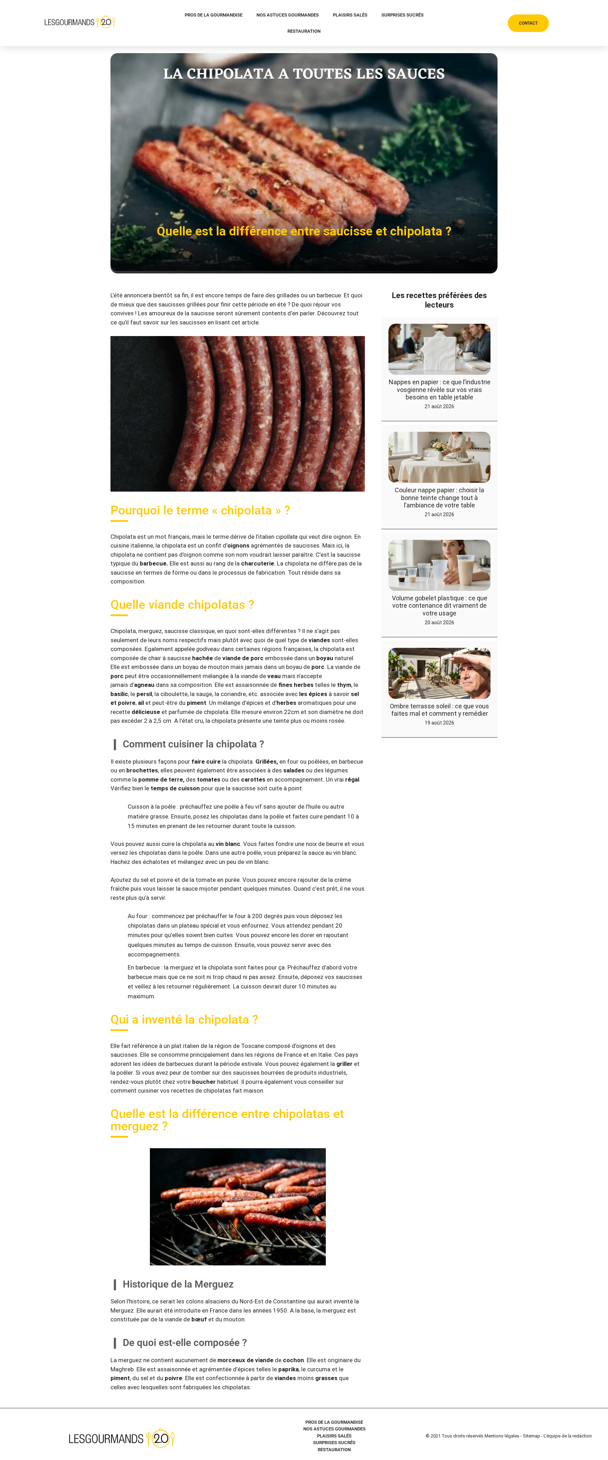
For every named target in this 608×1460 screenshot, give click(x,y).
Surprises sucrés (402, 15)
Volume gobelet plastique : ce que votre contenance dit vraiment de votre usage (439, 605)
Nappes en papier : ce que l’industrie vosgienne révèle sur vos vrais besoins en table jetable (439, 389)
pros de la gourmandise (213, 15)
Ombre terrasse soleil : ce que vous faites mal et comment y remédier (439, 710)
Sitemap (531, 1436)
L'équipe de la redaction (568, 1436)
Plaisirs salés (350, 15)
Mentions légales (501, 1436)
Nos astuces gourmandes (287, 15)
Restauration (304, 31)
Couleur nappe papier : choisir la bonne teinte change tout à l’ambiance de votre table (439, 497)
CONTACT (528, 23)
